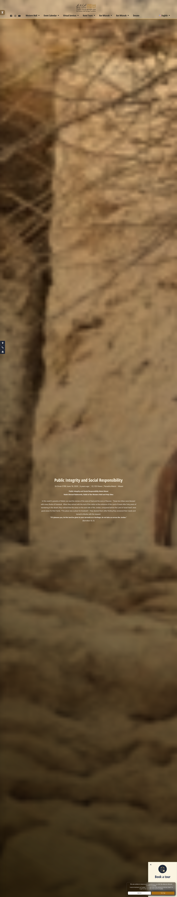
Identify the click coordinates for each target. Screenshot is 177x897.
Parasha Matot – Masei (113, 486)
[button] (151, 865)
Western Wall (31, 15)
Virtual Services (69, 15)
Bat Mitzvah (121, 15)
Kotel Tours (88, 15)
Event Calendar (50, 15)
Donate (136, 15)
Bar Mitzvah (104, 15)
